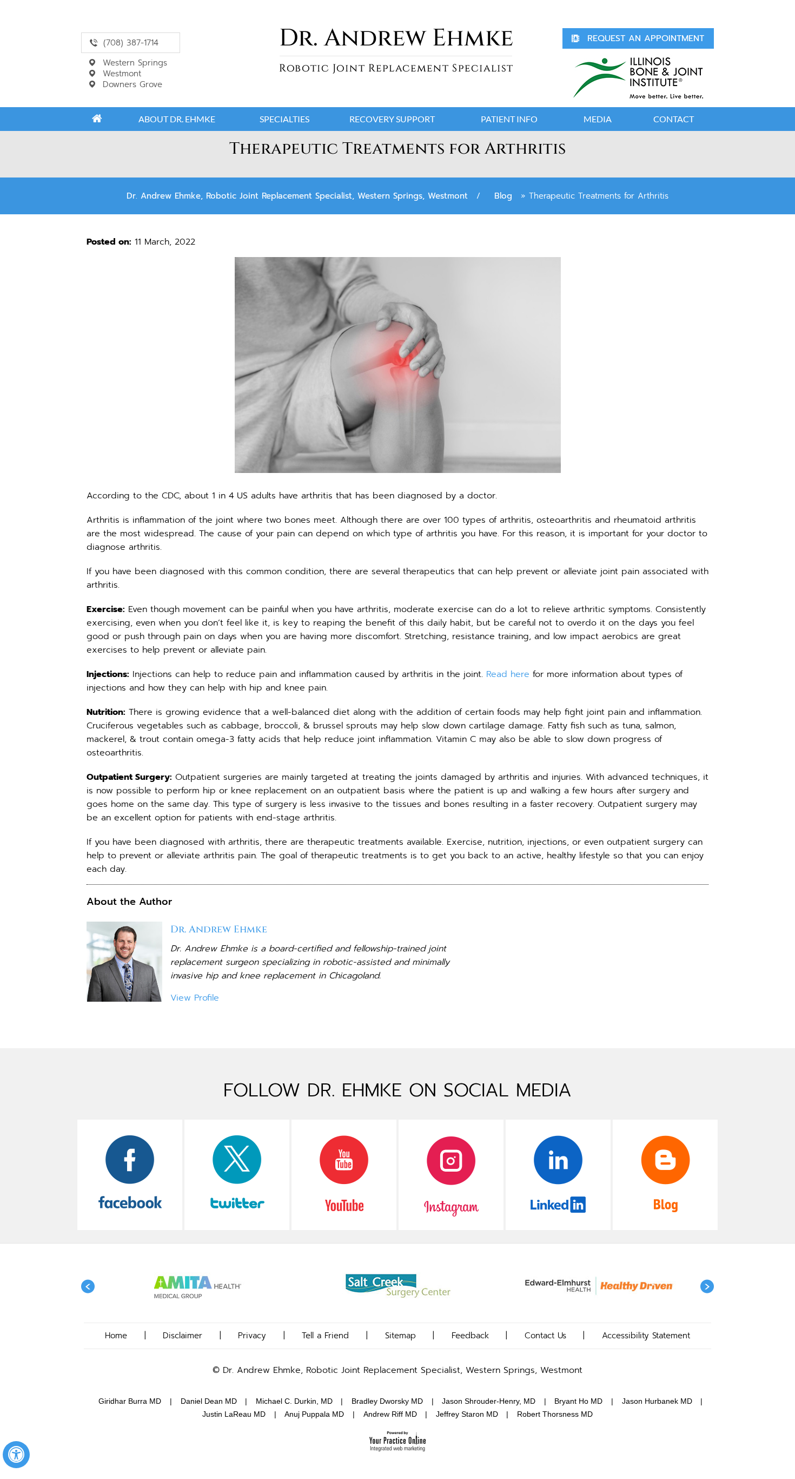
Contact (673, 119)
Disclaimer (182, 1336)
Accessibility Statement (646, 1336)
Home (96, 119)
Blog (503, 196)
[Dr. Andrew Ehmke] (396, 51)
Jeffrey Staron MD (467, 1414)
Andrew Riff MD (390, 1414)
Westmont (122, 73)
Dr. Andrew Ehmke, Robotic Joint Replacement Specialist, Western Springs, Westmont (297, 196)
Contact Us (545, 1336)
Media (598, 119)
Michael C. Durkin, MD (294, 1401)
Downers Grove (132, 84)
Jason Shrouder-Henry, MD (488, 1401)
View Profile (194, 997)
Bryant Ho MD (578, 1401)
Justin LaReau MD (234, 1414)
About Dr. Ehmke (176, 119)
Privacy (252, 1336)
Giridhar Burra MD (129, 1401)
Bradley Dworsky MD (387, 1401)
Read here (507, 674)
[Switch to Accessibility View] (16, 1454)
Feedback (470, 1336)
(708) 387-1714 (130, 43)
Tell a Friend (325, 1336)
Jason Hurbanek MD (657, 1401)
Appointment (645, 38)
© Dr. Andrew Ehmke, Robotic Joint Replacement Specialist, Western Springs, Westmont (397, 1370)
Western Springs (135, 62)
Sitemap (400, 1336)
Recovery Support (392, 119)
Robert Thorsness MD (555, 1414)
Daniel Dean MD (209, 1401)
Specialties (284, 119)
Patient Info (509, 119)
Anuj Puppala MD (314, 1414)
